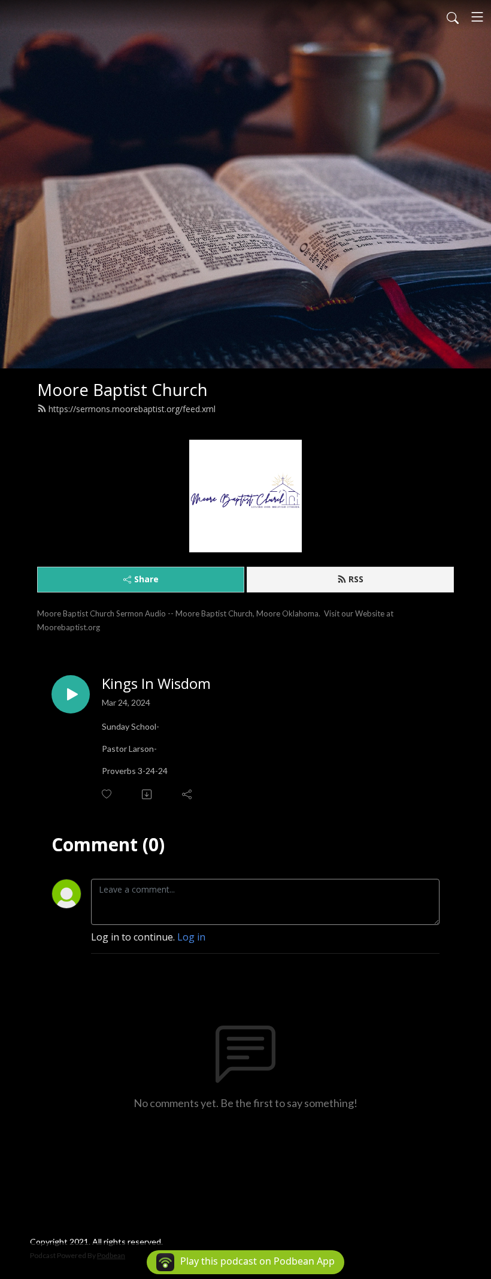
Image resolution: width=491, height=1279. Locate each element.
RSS (355, 579)
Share (146, 579)
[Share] (188, 794)
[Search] (452, 17)
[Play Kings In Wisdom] (70, 694)
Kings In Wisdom (156, 684)
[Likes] (107, 794)
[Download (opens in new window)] (147, 794)
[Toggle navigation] (477, 16)
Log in (191, 937)
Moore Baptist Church (122, 390)
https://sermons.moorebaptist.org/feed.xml (132, 409)
